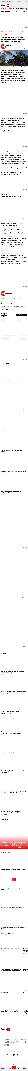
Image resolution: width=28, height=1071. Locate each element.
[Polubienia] (2, 1064)
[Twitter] (10, 1055)
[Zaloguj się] (23, 5)
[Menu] (26, 5)
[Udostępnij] (26, 1064)
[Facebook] (7, 1055)
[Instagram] (20, 1055)
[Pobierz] (24, 48)
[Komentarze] (14, 1064)
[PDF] (20, 298)
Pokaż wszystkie (5, 309)
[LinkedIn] (14, 1055)
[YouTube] (17, 1055)
